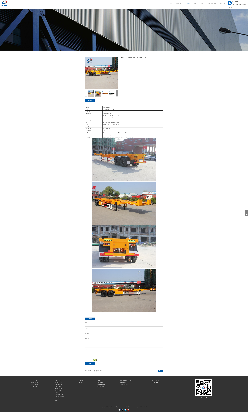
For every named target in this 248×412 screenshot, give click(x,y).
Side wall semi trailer (93, 371)
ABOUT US (178, 3)
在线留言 (90, 319)
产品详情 (90, 100)
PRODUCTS (187, 3)
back (160, 370)
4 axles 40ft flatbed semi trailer (95, 370)
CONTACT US (222, 3)
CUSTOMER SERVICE (211, 3)
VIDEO (194, 3)
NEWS (201, 3)
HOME (170, 3)
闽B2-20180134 (143, 406)
